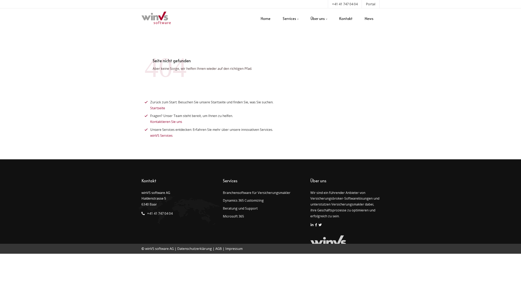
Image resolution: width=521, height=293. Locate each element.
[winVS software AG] (156, 18)
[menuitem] (266, 18)
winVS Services (161, 135)
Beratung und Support (240, 208)
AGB (218, 248)
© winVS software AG (157, 248)
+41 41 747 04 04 (345, 4)
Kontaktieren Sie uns (166, 121)
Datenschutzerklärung (194, 248)
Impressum (234, 248)
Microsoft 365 (233, 216)
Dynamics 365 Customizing (243, 200)
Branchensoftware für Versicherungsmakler (256, 192)
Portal (370, 4)
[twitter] (320, 225)
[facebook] (316, 225)
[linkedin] (312, 225)
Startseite (157, 108)
